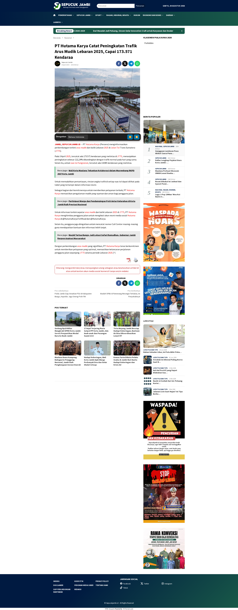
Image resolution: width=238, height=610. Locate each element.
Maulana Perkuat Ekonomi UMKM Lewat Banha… (167, 172)
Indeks (56, 581)
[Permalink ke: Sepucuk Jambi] (57, 63)
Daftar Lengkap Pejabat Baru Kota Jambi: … (168, 161)
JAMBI (58, 144)
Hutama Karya (92, 144)
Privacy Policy (102, 581)
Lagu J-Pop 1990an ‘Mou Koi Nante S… (167, 195)
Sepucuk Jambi (168, 146)
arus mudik (81, 147)
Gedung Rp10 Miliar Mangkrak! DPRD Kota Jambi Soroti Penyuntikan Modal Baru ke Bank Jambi (68, 332)
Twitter (146, 584)
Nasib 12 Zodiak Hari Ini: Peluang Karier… (167, 382)
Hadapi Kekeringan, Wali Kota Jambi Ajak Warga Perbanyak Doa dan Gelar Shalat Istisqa (95, 361)
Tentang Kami (102, 585)
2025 (106, 147)
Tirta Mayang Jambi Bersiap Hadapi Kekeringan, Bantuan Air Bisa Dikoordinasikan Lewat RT (126, 332)
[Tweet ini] (125, 63)
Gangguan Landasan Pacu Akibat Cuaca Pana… (166, 152)
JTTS (58, 151)
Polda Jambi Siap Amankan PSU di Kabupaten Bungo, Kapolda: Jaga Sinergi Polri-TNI (73, 293)
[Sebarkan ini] (118, 63)
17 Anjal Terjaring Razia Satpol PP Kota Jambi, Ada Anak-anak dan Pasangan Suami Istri (96, 332)
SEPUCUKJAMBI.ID (71, 144)
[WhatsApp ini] (137, 63)
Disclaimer (58, 585)
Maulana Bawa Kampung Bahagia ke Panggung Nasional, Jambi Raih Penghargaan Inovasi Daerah (68, 361)
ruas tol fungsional (79, 162)
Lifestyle (148, 321)
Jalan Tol (115, 147)
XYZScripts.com (128, 609)
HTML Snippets (110, 609)
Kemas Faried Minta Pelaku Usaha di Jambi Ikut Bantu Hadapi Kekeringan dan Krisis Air (125, 361)
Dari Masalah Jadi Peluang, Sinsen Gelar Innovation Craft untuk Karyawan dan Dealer (105, 31)
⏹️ (137, 137)
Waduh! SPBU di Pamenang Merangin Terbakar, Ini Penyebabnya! (120, 293)
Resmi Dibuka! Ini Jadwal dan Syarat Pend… (168, 182)
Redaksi (77, 589)
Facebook (127, 584)
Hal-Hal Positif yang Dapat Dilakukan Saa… (165, 371)
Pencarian (140, 6)
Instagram (168, 584)
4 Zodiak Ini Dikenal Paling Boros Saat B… (168, 361)
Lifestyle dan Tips (150, 350)
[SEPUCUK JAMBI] (71, 5)
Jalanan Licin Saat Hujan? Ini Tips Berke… (168, 392)
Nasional (159, 146)
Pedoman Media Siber (83, 585)
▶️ (130, 137)
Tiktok (125, 588)
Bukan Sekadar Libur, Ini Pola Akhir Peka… (162, 352)
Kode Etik (78, 581)
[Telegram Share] (131, 63)
